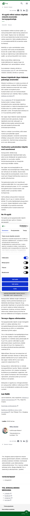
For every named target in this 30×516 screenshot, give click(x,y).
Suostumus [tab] (5, 230)
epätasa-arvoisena (7, 96)
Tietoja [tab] (25, 230)
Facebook (7, 495)
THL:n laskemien (6, 100)
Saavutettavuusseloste (8, 509)
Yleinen (10, 25)
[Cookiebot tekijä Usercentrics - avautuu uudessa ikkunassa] (21, 226)
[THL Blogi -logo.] (6, 3)
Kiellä (15, 288)
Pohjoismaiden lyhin (7, 70)
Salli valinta (15, 284)
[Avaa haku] (21, 3)
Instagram (7, 498)
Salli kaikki (15, 279)
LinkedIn (7, 493)
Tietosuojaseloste (8, 506)
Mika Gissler (14, 426)
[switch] (26, 262)
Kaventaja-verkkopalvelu (9, 406)
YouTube (7, 500)
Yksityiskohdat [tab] (15, 230)
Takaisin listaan (8, 7)
